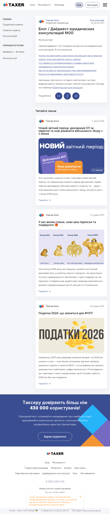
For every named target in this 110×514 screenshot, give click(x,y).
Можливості (44, 5)
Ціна (32, 5)
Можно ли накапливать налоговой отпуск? (61, 74)
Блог (43, 29)
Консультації (97, 20)
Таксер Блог (52, 20)
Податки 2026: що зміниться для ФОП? (66, 313)
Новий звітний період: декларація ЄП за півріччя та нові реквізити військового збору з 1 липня (71, 131)
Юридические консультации (67, 88)
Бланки (67, 468)
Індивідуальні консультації (56, 473)
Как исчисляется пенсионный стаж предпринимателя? (68, 71)
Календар (59, 5)
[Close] (80, 497)
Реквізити (56, 468)
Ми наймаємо (87, 473)
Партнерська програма (27, 473)
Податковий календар (36, 468)
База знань (79, 468)
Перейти (43, 200)
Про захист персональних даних (86, 511)
